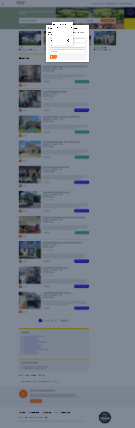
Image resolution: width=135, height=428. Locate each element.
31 (54, 43)
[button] (87, 26)
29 (68, 40)
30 (71, 40)
